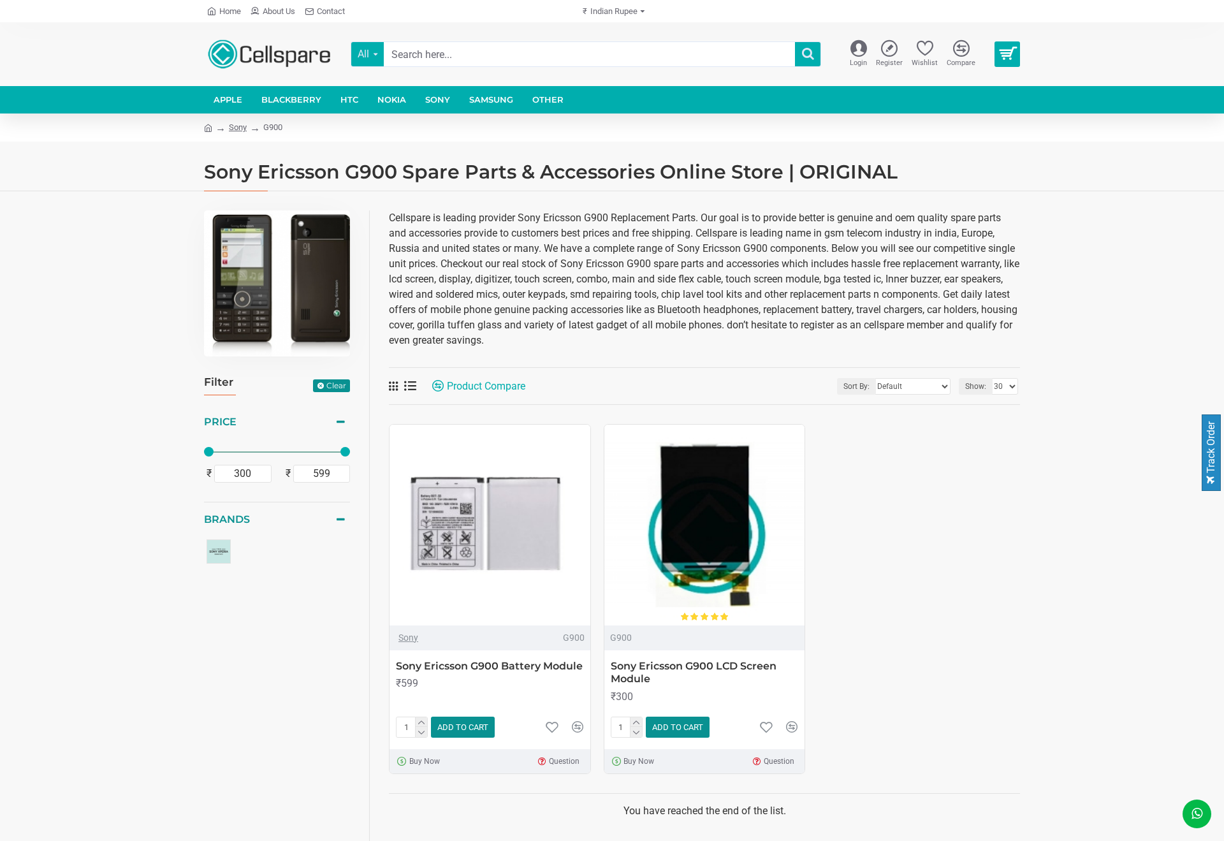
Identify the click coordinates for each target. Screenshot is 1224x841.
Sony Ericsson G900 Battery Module (489, 666)
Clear (336, 385)
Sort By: (856, 386)
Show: (975, 386)
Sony (238, 127)
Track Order (1211, 448)
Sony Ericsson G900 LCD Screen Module (693, 672)
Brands (227, 519)
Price (220, 422)
